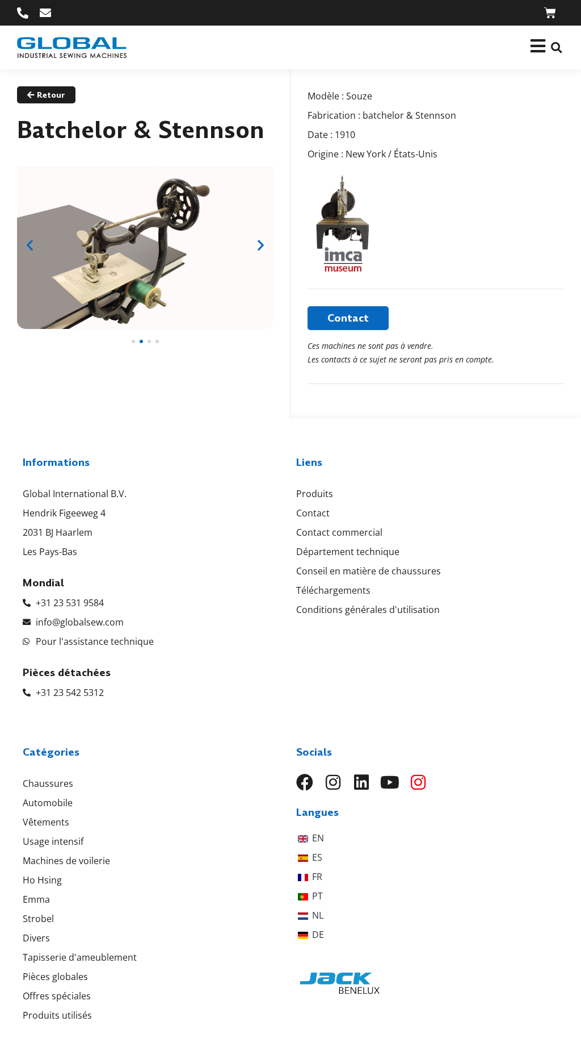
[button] (556, 47)
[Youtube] (389, 782)
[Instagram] (333, 782)
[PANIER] (550, 13)
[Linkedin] (361, 782)
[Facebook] (304, 782)
